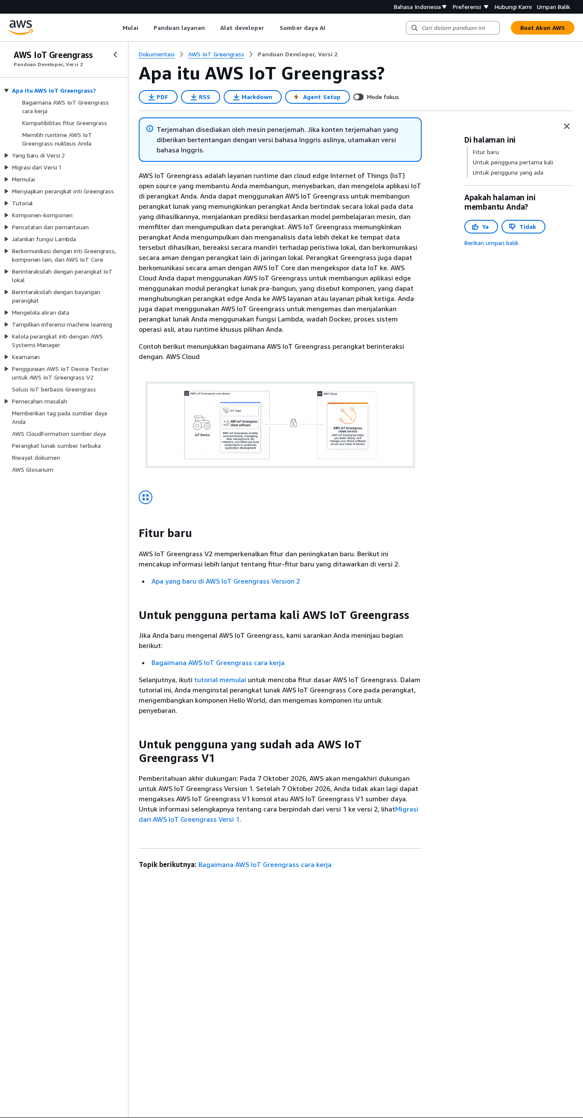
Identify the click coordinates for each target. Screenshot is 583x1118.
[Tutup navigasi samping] (115, 54)
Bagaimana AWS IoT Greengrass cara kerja (218, 662)
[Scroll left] (116, 28)
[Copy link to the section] (132, 533)
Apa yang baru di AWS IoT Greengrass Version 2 (226, 581)
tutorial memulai (220, 679)
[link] (298, 54)
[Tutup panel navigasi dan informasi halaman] (567, 126)
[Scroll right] (331, 28)
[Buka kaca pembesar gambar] (145, 497)
